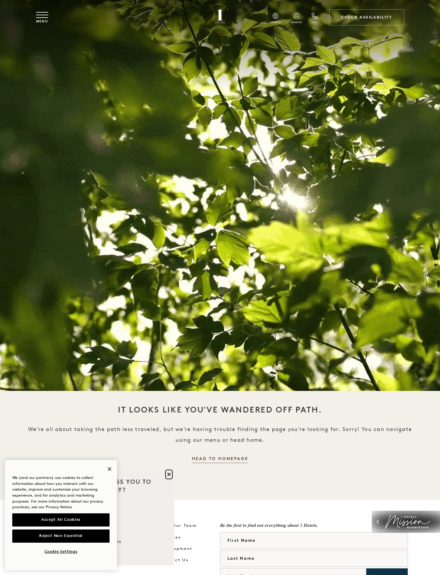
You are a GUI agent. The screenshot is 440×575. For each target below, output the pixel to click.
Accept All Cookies (61, 520)
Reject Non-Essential (61, 536)
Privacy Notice (59, 507)
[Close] (109, 469)
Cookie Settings (61, 552)
